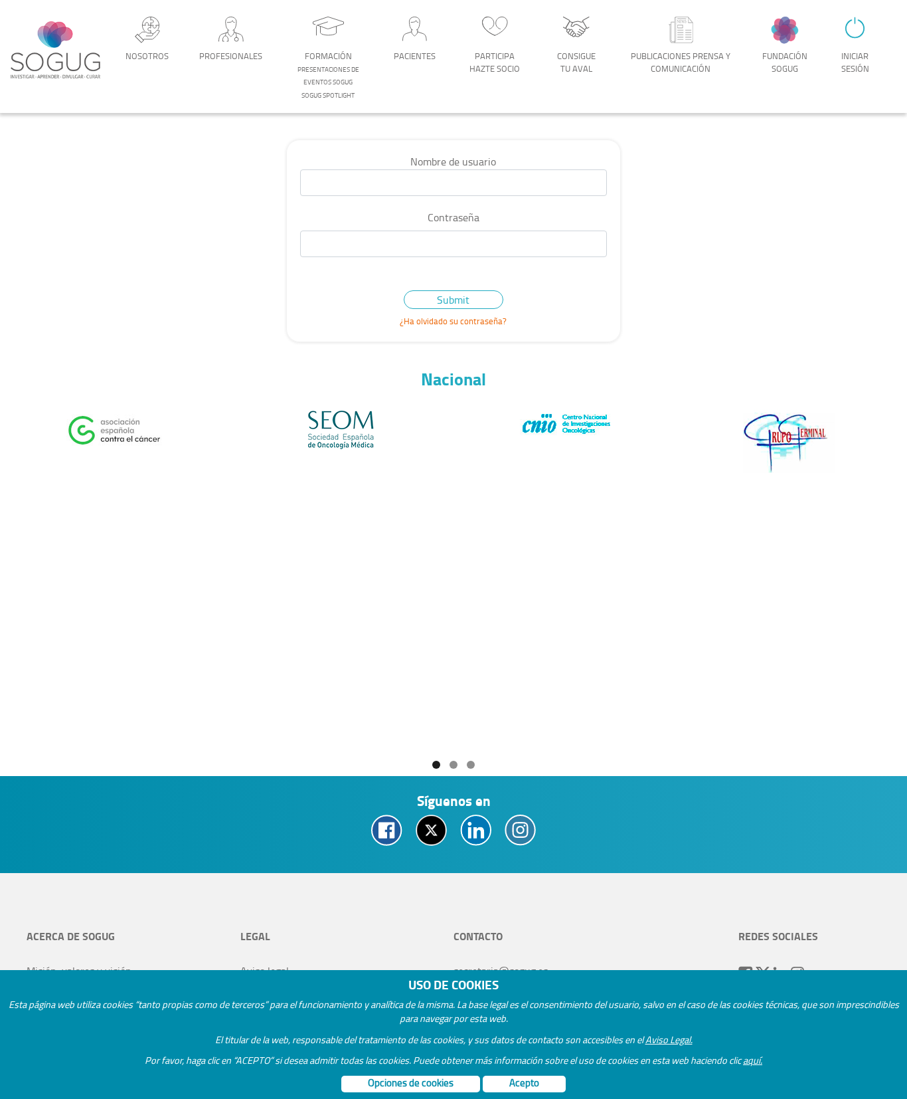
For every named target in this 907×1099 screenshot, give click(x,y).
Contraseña (453, 217)
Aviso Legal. (669, 1039)
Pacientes (415, 56)
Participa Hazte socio (494, 62)
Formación (328, 75)
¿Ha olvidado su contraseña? (453, 321)
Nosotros (147, 56)
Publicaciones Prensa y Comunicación (680, 62)
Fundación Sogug (784, 62)
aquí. (752, 1059)
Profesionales (230, 56)
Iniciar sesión (855, 62)
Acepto (524, 1083)
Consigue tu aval (576, 62)
